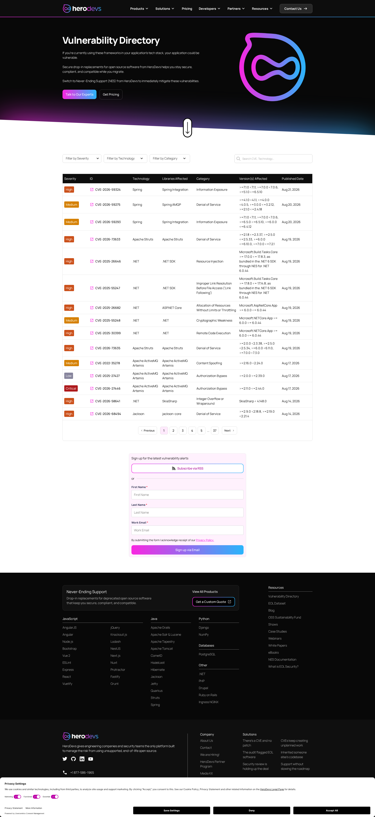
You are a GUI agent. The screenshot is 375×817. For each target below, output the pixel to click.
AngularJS (69, 627)
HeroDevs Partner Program (212, 763)
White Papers (277, 645)
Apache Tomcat (162, 648)
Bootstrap (69, 648)
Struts (155, 698)
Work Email (139, 522)
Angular (67, 634)
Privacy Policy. (205, 540)
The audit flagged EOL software (258, 754)
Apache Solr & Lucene (166, 634)
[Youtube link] (90, 758)
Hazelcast (158, 662)
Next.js (115, 655)
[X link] (64, 758)
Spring (155, 705)
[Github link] (73, 758)
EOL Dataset (277, 603)
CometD (156, 655)
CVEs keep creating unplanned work (294, 742)
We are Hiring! (210, 754)
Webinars (274, 638)
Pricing (187, 8)
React (66, 676)
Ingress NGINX (208, 702)
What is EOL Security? (283, 666)
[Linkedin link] (82, 758)
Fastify (115, 676)
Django (204, 627)
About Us (206, 740)
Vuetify (67, 683)
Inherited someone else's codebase (294, 754)
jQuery (115, 627)
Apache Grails (160, 627)
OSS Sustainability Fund (284, 617)
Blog (271, 610)
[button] (139, 8)
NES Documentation (282, 659)
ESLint (66, 662)
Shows (273, 624)
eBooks (273, 652)
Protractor (118, 669)
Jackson (156, 676)
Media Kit (206, 773)
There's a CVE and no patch (257, 742)
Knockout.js (119, 634)
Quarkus (156, 691)
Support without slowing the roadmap (295, 766)
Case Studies (277, 631)
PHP (201, 681)
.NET (202, 674)
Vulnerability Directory (283, 596)
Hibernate (158, 669)
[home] (82, 8)
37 (214, 430)
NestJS (116, 648)
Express (68, 669)
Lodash (116, 641)
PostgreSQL (207, 654)
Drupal (203, 688)
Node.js (67, 641)
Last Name (139, 505)
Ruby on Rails (208, 695)
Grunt (115, 683)
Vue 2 (66, 655)
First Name (139, 487)
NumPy (204, 634)
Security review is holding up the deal (256, 766)
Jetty (154, 683)
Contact (206, 747)
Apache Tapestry (163, 641)
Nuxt (114, 662)
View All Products (205, 591)
